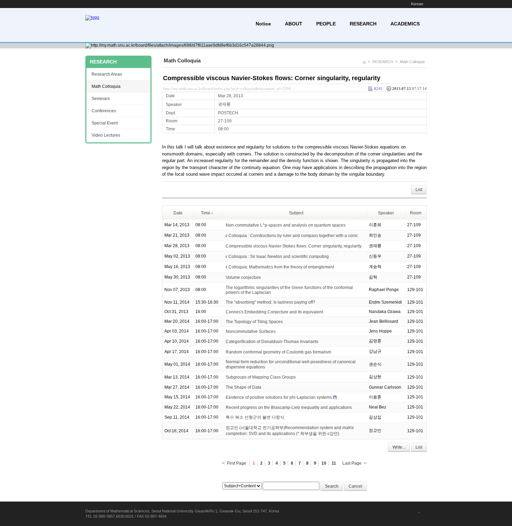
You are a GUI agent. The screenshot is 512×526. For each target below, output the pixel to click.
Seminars (101, 98)
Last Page (352, 463)
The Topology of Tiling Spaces (254, 321)
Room (415, 213)
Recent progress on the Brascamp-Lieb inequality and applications (289, 407)
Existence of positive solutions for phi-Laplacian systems (279, 397)
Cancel (355, 486)
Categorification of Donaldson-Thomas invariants (272, 341)
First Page (236, 463)
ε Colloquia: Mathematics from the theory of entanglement (280, 266)
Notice (263, 23)
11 (334, 463)
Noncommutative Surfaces (251, 331)
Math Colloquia (412, 62)
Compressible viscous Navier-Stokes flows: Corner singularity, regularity (271, 78)
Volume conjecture (243, 277)
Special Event (105, 123)
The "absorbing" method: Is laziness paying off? (270, 302)
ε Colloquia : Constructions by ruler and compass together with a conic (292, 235)
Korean (417, 4)
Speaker (386, 213)
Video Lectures (106, 135)
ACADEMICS (405, 23)
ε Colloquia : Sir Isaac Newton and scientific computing (277, 256)
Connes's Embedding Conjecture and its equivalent (274, 312)
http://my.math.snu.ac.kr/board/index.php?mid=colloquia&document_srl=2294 (227, 88)
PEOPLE (326, 23)
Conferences (104, 110)
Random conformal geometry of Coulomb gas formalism (278, 351)
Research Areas (107, 74)
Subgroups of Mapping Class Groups (261, 377)
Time (205, 213)
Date (178, 213)
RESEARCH (363, 23)
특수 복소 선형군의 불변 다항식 (255, 417)
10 (323, 463)
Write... (399, 447)
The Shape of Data (243, 387)
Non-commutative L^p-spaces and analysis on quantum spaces (286, 224)
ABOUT (293, 23)
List (419, 189)
